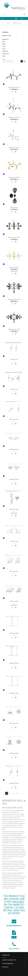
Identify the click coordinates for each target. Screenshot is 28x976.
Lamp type (5, 51)
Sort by (3, 59)
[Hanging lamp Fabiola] (14, 621)
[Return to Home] (2, 23)
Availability (5, 39)
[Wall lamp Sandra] (14, 348)
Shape (3, 56)
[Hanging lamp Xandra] (14, 711)
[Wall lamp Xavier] (14, 196)
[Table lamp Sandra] (14, 529)
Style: (4, 46)
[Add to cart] (12, 91)
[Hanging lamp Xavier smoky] (14, 226)
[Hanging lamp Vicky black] (14, 76)
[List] (24, 61)
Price (3, 41)
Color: (4, 49)
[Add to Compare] (15, 91)
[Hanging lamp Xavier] (14, 256)
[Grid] (21, 61)
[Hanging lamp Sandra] (14, 408)
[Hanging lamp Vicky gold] (14, 166)
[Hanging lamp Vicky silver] (14, 106)
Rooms (4, 44)
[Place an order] (22, 18)
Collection (5, 53)
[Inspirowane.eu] (14, 6)
